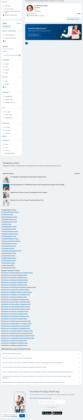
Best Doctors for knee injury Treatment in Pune (14, 311)
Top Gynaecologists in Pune (9, 222)
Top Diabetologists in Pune (9, 226)
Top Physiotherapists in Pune (9, 231)
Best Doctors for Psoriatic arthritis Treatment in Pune (17, 331)
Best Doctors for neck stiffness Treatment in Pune (15, 326)
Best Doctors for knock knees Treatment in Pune (15, 316)
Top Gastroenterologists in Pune (10, 241)
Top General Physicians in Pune (10, 212)
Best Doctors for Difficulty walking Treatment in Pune (16, 292)
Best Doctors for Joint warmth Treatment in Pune (15, 309)
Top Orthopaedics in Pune (8, 236)
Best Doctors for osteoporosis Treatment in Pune (15, 328)
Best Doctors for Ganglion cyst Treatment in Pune (15, 294)
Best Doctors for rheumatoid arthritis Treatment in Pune (17, 338)
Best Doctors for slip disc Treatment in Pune (14, 340)
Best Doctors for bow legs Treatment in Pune (14, 282)
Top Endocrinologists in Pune (9, 234)
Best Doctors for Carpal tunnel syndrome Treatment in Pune (18, 287)
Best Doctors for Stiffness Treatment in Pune (14, 345)
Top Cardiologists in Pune (8, 229)
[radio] (3, 6)
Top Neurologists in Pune (8, 260)
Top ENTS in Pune (6, 224)
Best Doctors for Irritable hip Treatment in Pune (15, 299)
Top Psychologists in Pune (8, 253)
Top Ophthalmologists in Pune (9, 238)
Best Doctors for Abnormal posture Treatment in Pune (17, 272)
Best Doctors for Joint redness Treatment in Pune (15, 302)
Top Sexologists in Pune (8, 255)
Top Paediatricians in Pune (9, 219)
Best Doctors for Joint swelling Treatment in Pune (15, 306)
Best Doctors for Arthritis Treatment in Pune (14, 277)
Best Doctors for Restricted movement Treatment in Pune (17, 335)
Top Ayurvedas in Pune (7, 265)
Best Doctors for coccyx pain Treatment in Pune (15, 289)
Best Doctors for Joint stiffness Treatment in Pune (15, 304)
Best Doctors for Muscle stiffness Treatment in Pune (16, 323)
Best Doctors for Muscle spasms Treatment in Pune (16, 321)
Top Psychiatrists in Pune (8, 246)
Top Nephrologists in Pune (8, 258)
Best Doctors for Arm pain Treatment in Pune (14, 275)
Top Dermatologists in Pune (9, 217)
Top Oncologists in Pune (8, 263)
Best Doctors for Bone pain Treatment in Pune (14, 280)
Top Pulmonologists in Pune (9, 243)
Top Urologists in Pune (7, 248)
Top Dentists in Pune (7, 214)
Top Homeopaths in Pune (8, 267)
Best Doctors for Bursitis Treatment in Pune (14, 285)
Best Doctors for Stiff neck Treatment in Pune (14, 343)
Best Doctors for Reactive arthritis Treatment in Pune (16, 333)
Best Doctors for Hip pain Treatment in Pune (14, 297)
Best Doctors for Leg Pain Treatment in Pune (14, 318)
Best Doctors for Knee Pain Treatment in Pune (14, 314)
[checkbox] (3, 64)
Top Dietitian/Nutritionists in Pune (11, 251)
